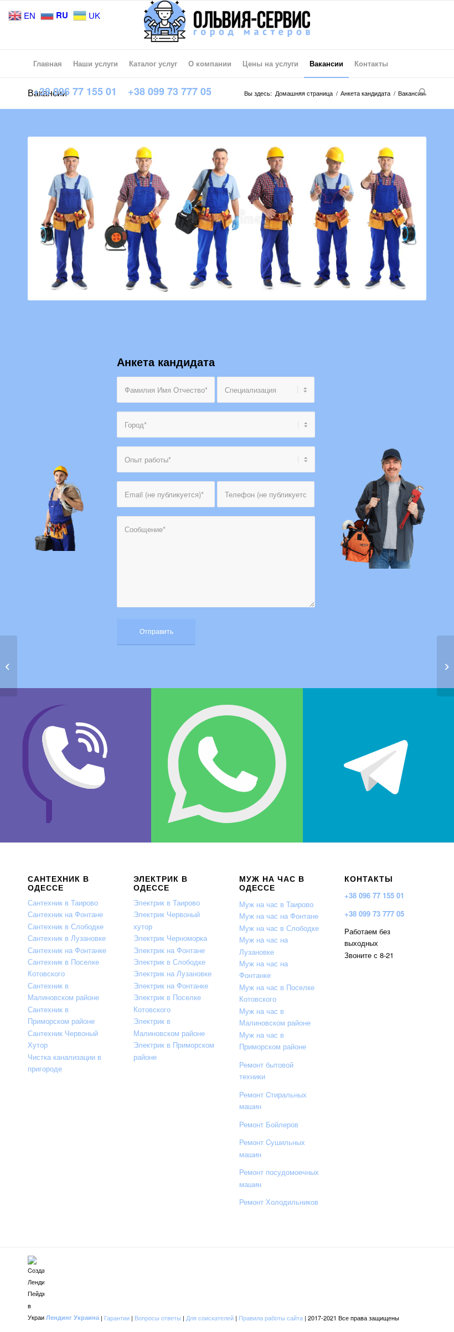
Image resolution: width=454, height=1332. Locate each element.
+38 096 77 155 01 (374, 895)
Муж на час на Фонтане (278, 915)
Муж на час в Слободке (279, 928)
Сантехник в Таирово (63, 902)
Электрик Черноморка (170, 938)
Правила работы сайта (271, 1317)
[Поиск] (420, 91)
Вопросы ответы (158, 1317)
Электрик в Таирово (166, 902)
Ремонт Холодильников (278, 1201)
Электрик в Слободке (169, 961)
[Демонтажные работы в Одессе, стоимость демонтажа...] (8, 666)
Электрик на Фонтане (169, 950)
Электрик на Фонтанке (170, 985)
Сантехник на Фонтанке (67, 950)
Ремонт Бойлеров (268, 1124)
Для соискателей (210, 1317)
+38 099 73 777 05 (374, 913)
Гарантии (117, 1317)
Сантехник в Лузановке (67, 938)
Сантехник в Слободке (66, 926)
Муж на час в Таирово (276, 904)
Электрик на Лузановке (172, 973)
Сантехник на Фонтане (65, 914)
